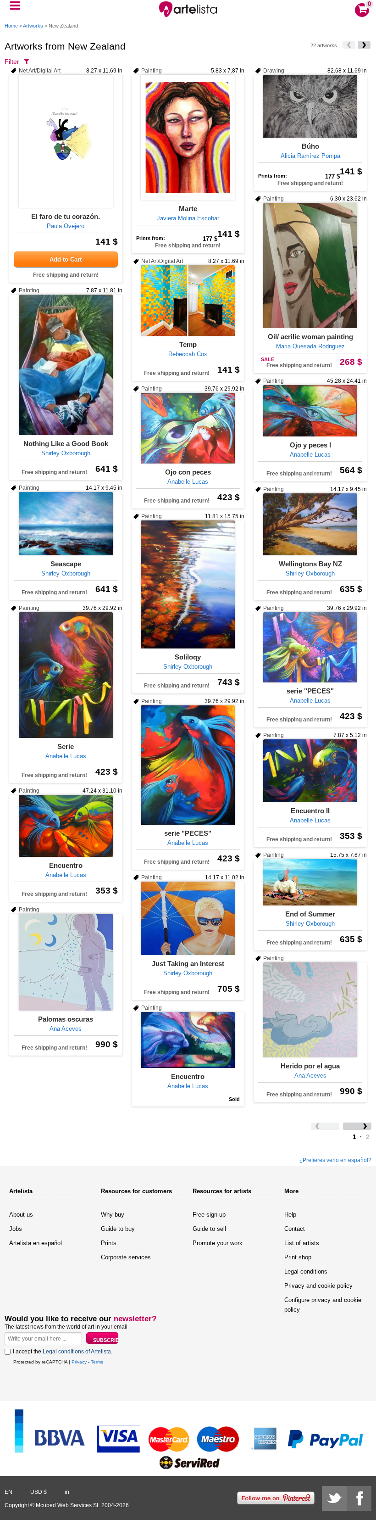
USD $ (38, 1492)
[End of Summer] (310, 882)
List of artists (301, 1243)
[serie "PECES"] (310, 647)
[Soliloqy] (188, 584)
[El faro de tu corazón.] (65, 141)
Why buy (112, 1214)
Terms (97, 1361)
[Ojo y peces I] (310, 410)
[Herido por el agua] (310, 1009)
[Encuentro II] (310, 770)
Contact (294, 1228)
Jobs (15, 1228)
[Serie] (65, 675)
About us (21, 1214)
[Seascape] (65, 523)
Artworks (33, 25)
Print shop (297, 1257)
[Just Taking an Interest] (188, 918)
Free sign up (209, 1214)
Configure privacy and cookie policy (322, 1304)
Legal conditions (305, 1271)
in (67, 1492)
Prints (108, 1243)
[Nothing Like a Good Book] (65, 365)
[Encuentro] (65, 826)
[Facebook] (359, 1498)
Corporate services (126, 1257)
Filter (12, 61)
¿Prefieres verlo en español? (335, 1160)
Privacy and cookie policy (318, 1285)
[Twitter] (334, 1498)
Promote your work (218, 1243)
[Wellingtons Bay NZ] (310, 524)
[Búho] (310, 106)
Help (290, 1214)
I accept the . (62, 1351)
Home (11, 25)
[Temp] (188, 300)
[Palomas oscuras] (65, 962)
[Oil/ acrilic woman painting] (310, 265)
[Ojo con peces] (188, 428)
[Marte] (188, 137)
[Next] (364, 45)
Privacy (79, 1361)
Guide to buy (118, 1228)
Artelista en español (35, 1243)
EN (8, 1492)
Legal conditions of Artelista (77, 1351)
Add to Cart (66, 259)
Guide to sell (209, 1228)
